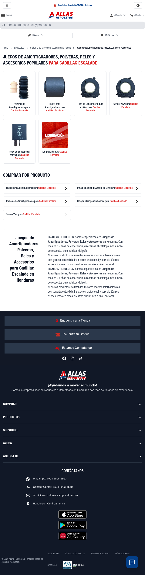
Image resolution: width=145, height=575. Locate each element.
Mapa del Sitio (53, 554)
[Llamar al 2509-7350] (7, 5)
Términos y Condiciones (75, 554)
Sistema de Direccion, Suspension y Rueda (50, 48)
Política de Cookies (122, 554)
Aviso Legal (52, 565)
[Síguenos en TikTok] (81, 358)
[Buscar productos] (3, 25)
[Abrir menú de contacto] (132, 562)
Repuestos (19, 48)
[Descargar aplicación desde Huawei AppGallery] (72, 536)
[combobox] (72, 25)
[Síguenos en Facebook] (64, 358)
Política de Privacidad (100, 554)
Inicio (5, 48)
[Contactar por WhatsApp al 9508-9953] (138, 5)
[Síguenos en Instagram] (72, 358)
